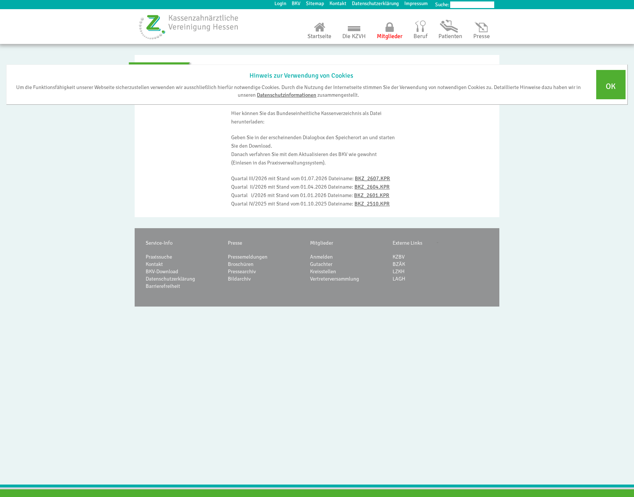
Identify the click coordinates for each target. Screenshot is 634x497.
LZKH (399, 271)
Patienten (450, 36)
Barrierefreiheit (163, 286)
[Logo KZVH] (188, 26)
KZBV (399, 256)
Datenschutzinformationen (286, 95)
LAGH (399, 278)
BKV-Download (162, 271)
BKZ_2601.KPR (371, 195)
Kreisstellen (323, 271)
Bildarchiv (239, 278)
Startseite (319, 36)
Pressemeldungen (247, 256)
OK (611, 87)
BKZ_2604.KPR (372, 186)
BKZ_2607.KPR (372, 178)
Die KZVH (354, 36)
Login (280, 3)
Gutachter (321, 264)
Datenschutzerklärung (375, 3)
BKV (296, 3)
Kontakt (337, 3)
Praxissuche (159, 256)
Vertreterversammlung (334, 278)
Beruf (420, 36)
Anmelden (321, 256)
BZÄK (399, 264)
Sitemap (315, 3)
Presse (481, 36)
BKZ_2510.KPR (372, 203)
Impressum (416, 3)
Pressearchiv (242, 271)
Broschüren (241, 264)
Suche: (442, 4)
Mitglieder (389, 36)
